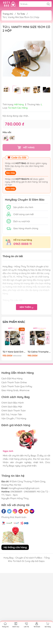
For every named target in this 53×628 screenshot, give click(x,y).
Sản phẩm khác (14, 322)
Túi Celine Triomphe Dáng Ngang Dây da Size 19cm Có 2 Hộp (39, 351)
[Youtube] (20, 511)
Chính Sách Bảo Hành (12, 402)
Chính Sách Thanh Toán (13, 410)
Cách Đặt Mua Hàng (11, 378)
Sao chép (10, 173)
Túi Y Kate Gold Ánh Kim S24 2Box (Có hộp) (14, 351)
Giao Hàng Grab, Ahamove (15, 390)
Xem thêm (25, 307)
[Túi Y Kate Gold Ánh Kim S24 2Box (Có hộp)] (14, 338)
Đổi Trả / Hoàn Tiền (11, 414)
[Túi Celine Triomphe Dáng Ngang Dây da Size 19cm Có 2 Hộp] (39, 338)
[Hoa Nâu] (5, 138)
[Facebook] (3, 511)
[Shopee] (26, 511)
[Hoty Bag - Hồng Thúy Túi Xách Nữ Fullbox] (9, 4)
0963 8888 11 (22, 244)
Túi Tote (21, 13)
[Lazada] (32, 511)
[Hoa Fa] (12, 138)
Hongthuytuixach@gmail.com (23, 488)
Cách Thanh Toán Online (14, 382)
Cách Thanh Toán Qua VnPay (16, 386)
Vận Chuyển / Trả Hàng (13, 418)
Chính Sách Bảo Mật (11, 406)
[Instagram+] (15, 511)
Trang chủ (8, 13)
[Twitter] (9, 511)
